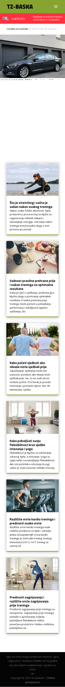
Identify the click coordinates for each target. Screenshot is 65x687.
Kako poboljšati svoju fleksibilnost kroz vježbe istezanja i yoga (27, 445)
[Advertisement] (32, 115)
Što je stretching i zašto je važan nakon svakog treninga (31, 205)
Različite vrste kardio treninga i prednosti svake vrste (32, 521)
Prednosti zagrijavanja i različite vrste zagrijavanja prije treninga (29, 601)
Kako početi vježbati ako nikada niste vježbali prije (28, 365)
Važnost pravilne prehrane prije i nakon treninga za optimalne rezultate (32, 285)
